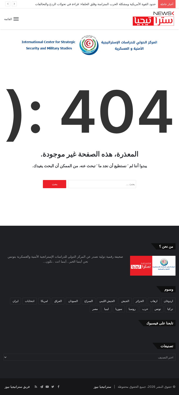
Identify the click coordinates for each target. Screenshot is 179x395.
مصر (95, 309)
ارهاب (153, 301)
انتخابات (29, 301)
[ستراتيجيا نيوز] (153, 19)
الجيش (125, 301)
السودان (73, 301)
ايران (15, 301)
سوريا (118, 309)
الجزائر (140, 301)
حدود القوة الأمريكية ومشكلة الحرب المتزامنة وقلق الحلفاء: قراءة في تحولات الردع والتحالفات (95, 4)
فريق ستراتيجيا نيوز (17, 386)
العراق (58, 301)
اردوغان (168, 301)
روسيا (132, 309)
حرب (145, 309)
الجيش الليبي (107, 301)
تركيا (170, 309)
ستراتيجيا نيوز (102, 386)
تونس (158, 309)
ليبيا (106, 309)
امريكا (44, 301)
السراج (88, 301)
